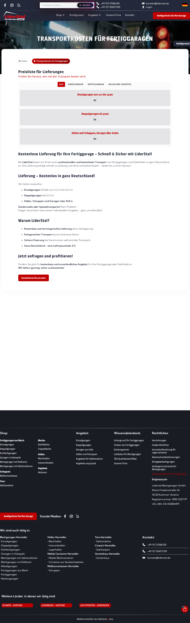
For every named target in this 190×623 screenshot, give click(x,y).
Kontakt (129, 14)
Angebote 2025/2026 (86, 463)
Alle (61, 84)
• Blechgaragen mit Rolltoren (16, 562)
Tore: (2, 481)
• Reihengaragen (9, 578)
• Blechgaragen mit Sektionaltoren (19, 557)
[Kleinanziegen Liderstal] (19, 5)
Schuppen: (5, 471)
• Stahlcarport (102, 549)
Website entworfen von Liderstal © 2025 (95, 619)
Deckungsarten (121, 449)
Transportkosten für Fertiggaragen (169, 473)
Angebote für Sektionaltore (89, 458)
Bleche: (41, 440)
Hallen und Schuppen (86, 454)
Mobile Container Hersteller (63, 553)
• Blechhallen (55, 541)
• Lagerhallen (55, 549)
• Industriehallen (56, 545)
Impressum (159, 479)
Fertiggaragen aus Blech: (12, 440)
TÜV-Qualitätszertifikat (125, 458)
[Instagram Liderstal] (12, 5)
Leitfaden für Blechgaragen (127, 454)
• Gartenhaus (102, 557)
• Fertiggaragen (8, 574)
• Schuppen (54, 570)
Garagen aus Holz (84, 449)
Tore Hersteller (103, 537)
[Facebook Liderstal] (5, 5)
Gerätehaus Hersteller (107, 553)
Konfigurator (77, 14)
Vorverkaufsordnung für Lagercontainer (164, 451)
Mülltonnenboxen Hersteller (63, 566)
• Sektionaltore (103, 541)
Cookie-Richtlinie (160, 445)
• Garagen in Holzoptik (12, 553)
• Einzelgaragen (8, 541)
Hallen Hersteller (57, 537)
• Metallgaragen (8, 566)
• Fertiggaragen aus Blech (14, 570)
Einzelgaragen (83, 440)
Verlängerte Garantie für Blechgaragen (164, 468)
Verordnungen (159, 440)
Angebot (93, 14)
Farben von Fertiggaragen (127, 445)
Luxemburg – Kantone (53, 605)
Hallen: (41, 454)
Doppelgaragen (83, 445)
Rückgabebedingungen (163, 461)
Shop (59, 14)
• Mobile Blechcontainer (60, 557)
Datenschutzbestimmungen (166, 457)
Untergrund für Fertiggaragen (129, 440)
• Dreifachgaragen (10, 549)
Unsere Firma (113, 14)
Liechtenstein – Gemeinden (94, 605)
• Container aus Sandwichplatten (66, 562)
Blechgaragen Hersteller (13, 537)
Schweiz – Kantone (12, 605)
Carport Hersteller (105, 545)
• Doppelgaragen (9, 545)
